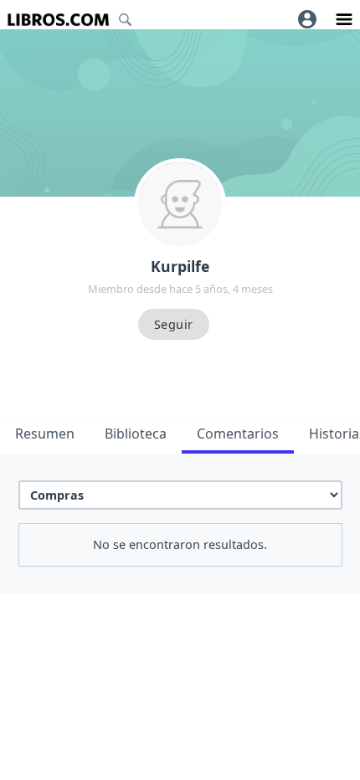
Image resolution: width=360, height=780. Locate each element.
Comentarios (238, 433)
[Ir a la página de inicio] (58, 20)
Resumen (45, 433)
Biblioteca (136, 433)
